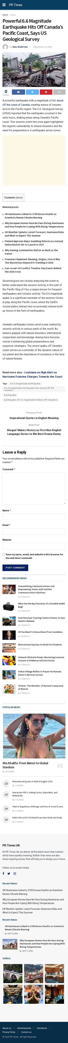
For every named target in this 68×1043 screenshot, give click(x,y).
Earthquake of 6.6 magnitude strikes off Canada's (30, 400)
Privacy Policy (8, 1032)
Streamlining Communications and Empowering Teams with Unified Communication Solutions (36, 589)
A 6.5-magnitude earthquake (25, 384)
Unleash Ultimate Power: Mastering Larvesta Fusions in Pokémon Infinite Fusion (41, 659)
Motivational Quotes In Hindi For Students (40, 644)
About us (6, 1028)
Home (5, 15)
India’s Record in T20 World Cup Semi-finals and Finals (37, 817)
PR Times (15, 5)
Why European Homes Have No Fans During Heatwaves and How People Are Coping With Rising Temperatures (42, 943)
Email (6, 525)
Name (6, 510)
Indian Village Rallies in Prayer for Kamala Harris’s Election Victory (39, 673)
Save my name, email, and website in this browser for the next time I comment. (34, 556)
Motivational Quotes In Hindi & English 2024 (32, 781)
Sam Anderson (20, 47)
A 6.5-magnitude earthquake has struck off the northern (29, 389)
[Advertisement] (34, 160)
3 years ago (25, 665)
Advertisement (24, 1028)
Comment (9, 469)
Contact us (26, 1032)
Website (6, 540)
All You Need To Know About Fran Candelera (40, 631)
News (13, 15)
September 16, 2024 (42, 47)
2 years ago (25, 597)
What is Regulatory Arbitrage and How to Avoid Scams (37, 806)
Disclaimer (42, 1028)
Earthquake (10, 395)
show (19, 197)
